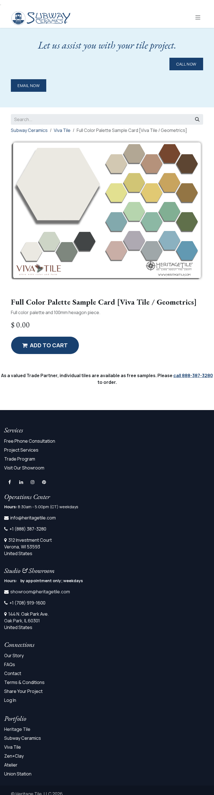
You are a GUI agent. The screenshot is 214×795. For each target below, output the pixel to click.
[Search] (197, 119)
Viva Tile (62, 130)
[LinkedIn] (21, 482)
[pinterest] (44, 482)
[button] (45, 345)
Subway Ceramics (29, 130)
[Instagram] (32, 482)
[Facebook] (9, 482)
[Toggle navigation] (198, 17)
